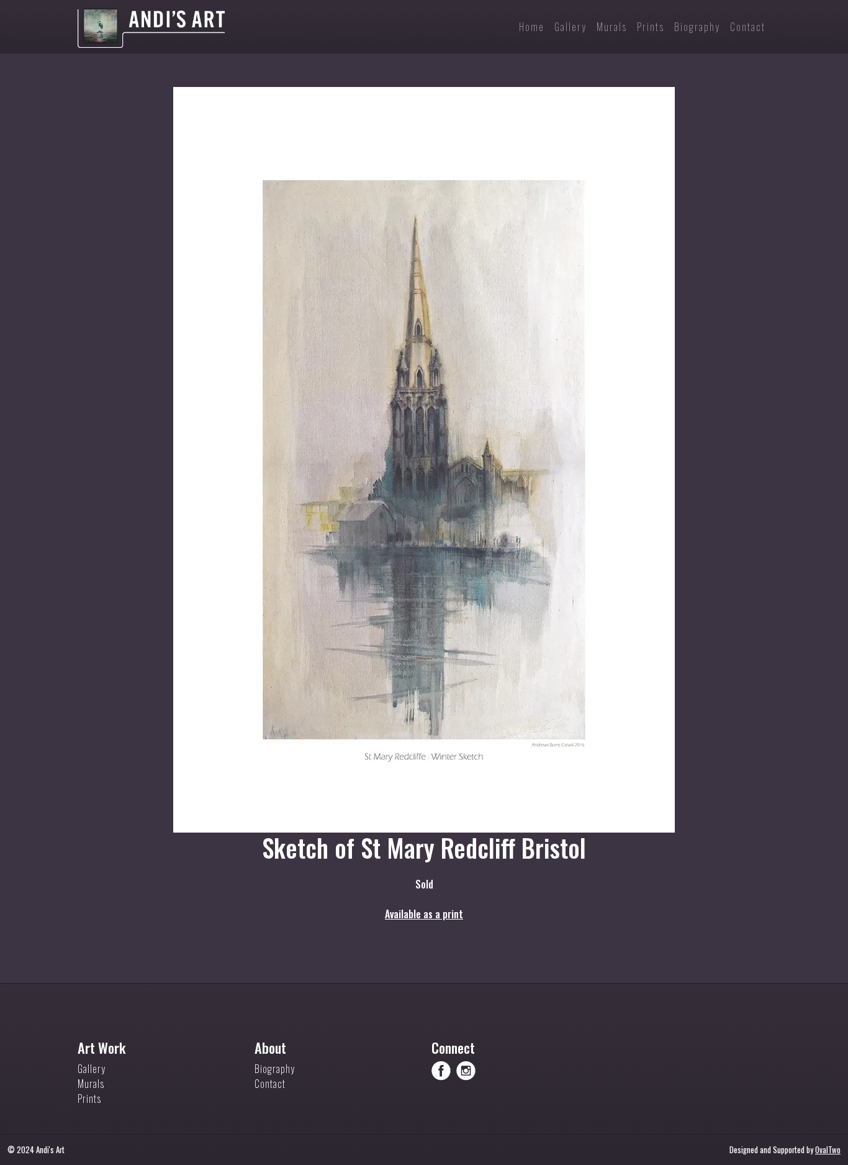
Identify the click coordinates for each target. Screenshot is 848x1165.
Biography (275, 1068)
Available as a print (424, 914)
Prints (89, 1098)
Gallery (92, 1068)
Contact (270, 1083)
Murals (91, 1083)
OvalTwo (828, 1150)
